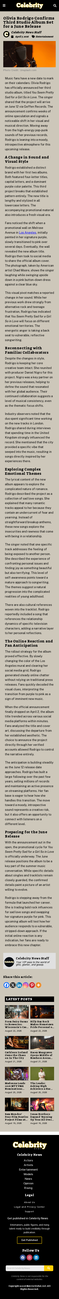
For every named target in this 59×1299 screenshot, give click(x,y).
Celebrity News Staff (26, 32)
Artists (28, 1165)
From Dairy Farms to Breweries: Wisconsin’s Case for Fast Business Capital (16, 1027)
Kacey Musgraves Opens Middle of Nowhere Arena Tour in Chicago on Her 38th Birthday (41, 1059)
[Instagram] (26, 985)
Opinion (28, 1183)
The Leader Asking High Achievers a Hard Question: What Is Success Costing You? (41, 1090)
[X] (13, 985)
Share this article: (18, 977)
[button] (4, 5)
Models (28, 1174)
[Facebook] (6, 985)
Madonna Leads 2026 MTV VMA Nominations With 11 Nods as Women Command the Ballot (17, 1090)
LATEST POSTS (19, 999)
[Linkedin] (19, 985)
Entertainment (44, 36)
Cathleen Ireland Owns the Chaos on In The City (16, 1055)
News (28, 1179)
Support (29, 1211)
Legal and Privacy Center (29, 1206)
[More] (38, 985)
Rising (28, 1188)
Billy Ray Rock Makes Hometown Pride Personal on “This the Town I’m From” (42, 1027)
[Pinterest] (32, 985)
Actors (28, 1160)
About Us (29, 1202)
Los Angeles (27, 232)
